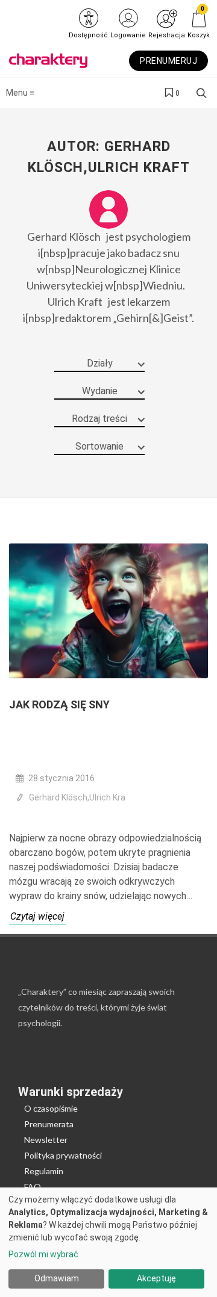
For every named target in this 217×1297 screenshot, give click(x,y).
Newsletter (46, 1139)
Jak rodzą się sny (59, 704)
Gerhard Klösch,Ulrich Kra (77, 797)
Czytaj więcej (37, 916)
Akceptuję (156, 1278)
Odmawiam (56, 1278)
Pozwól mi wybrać (43, 1254)
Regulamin (43, 1171)
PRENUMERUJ (168, 61)
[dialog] (108, 1242)
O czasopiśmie (51, 1108)
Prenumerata (49, 1124)
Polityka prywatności (63, 1155)
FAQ (32, 1186)
